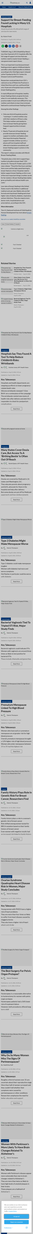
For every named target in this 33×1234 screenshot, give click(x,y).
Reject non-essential (16, 1222)
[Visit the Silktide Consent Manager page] (27, 1228)
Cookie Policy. (12, 1211)
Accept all (16, 1216)
